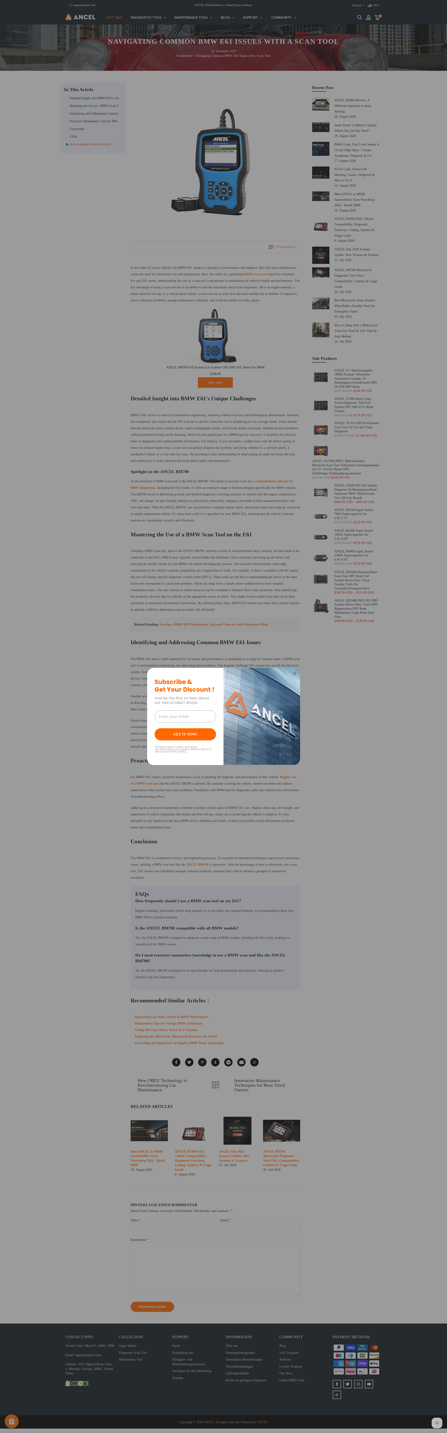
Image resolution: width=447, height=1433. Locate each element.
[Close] (294, 673)
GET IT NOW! (185, 734)
